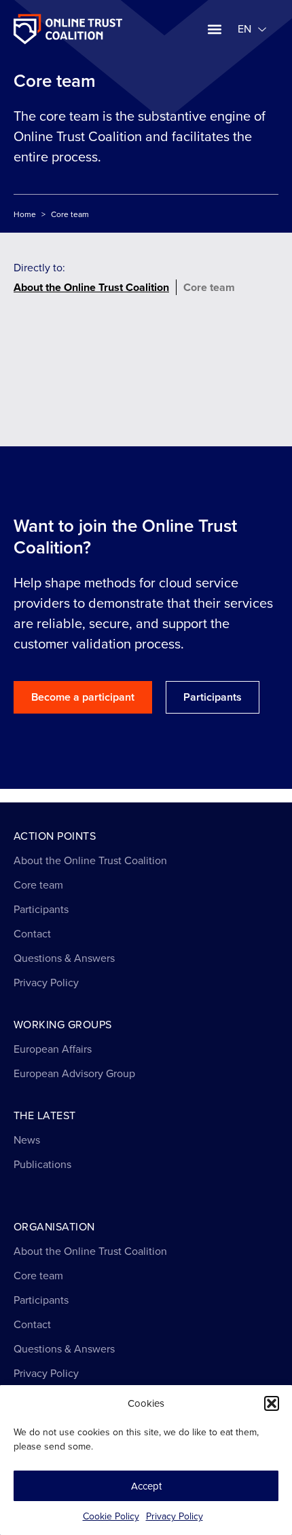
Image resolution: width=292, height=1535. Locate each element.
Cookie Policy (111, 1516)
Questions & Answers (64, 958)
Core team (209, 287)
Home (25, 214)
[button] (271, 1403)
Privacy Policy (174, 1516)
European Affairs (53, 1049)
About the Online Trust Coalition (91, 287)
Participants (41, 909)
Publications (42, 1164)
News (27, 1140)
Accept (146, 1486)
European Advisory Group (74, 1073)
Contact (32, 933)
